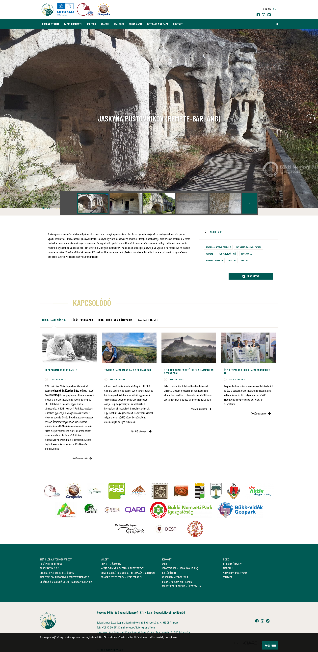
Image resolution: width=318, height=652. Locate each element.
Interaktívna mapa (157, 23)
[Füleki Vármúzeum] (160, 491)
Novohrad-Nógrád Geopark (218, 247)
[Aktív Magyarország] (259, 491)
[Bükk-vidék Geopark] (240, 510)
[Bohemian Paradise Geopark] (181, 491)
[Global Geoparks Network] (52, 491)
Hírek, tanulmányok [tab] (54, 320)
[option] (92, 203)
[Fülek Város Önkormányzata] (216, 491)
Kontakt (178, 23)
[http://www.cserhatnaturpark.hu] (90, 510)
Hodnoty (46, 208)
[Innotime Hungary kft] (112, 510)
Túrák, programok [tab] (82, 320)
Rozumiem (270, 645)
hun (265, 9)
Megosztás (252, 276)
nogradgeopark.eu (214, 260)
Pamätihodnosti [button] (72, 23)
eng (269, 9)
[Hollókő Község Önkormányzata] (233, 491)
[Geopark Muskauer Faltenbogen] (138, 491)
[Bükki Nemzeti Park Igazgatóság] (181, 510)
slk (274, 9)
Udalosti (119, 23)
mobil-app (215, 232)
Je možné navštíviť (227, 253)
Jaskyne (209, 253)
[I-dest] (166, 529)
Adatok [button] (105, 23)
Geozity (244, 260)
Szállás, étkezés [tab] (147, 320)
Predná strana (50, 23)
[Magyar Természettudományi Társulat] (195, 529)
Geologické (246, 253)
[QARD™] (135, 510)
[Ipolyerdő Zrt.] (95, 491)
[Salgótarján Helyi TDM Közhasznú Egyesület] (66, 510)
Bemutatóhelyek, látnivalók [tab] (115, 320)
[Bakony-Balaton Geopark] (129, 529)
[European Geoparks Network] (73, 491)
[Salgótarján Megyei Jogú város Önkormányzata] (199, 491)
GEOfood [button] (91, 23)
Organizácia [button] (135, 23)
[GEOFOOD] (116, 491)
